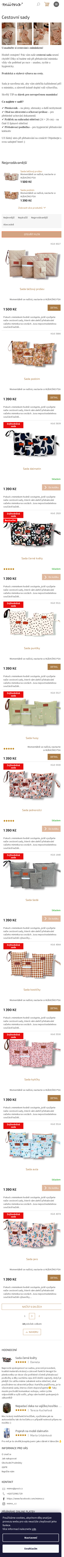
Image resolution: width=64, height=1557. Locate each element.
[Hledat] (38, 4)
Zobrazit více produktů (30, 207)
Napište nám (8, 1471)
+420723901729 (14, 1493)
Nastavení (30, 1538)
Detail (54, 307)
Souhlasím (30, 1549)
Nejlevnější (9, 217)
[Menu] (56, 4)
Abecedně (8, 224)
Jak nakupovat (9, 1458)
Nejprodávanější (39, 217)
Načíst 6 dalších (32, 1306)
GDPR (4, 1467)
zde (34, 1529)
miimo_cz (12, 1503)
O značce (6, 1454)
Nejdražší (23, 217)
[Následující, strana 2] (32, 1316)
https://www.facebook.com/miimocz (25, 1498)
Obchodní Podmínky (12, 1463)
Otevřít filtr (32, 234)
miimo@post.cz (15, 1488)
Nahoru (33, 1331)
